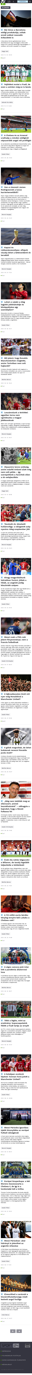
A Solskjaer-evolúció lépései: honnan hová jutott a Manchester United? (15, 1076)
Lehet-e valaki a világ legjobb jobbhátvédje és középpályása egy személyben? (13, 306)
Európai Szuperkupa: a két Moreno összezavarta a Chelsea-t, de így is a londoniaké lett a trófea (15, 1185)
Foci (3, 109)
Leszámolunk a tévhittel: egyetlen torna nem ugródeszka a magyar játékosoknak (14, 416)
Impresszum (6, 1351)
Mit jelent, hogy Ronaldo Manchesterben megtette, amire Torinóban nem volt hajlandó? (14, 362)
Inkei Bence (5, 1315)
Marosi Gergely (6, 214)
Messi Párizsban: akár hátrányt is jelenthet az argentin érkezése (13, 1243)
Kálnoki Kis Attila (7, 102)
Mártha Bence (6, 379)
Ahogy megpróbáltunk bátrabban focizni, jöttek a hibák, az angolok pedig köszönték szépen (13, 581)
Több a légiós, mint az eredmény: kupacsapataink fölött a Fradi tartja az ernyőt (15, 1023)
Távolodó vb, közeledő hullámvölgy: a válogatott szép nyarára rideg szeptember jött (15, 526)
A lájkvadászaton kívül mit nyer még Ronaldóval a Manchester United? (15, 696)
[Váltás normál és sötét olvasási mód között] (14, 2)
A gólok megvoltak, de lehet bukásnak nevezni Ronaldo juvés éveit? (16, 750)
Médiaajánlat (7, 1364)
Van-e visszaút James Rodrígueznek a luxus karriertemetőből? (13, 189)
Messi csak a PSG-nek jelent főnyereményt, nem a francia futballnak (14, 639)
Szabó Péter (5, 154)
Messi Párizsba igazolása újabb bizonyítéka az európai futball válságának (15, 1130)
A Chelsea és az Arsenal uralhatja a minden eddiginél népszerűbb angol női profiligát (16, 138)
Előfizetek (23, 1)
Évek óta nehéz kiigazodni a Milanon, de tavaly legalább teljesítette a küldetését (15, 862)
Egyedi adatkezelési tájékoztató (14, 1360)
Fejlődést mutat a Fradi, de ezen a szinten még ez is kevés (16, 85)
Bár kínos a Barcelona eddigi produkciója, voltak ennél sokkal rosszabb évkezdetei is (13, 34)
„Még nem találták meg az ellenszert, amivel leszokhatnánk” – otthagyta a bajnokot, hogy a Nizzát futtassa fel (15, 806)
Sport (4, 58)
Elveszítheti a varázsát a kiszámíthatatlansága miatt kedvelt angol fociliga (14, 1297)
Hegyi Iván (5, 51)
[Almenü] (9, 1)
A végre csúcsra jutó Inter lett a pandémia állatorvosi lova (15, 969)
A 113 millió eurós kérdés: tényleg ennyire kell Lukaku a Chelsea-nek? (15, 917)
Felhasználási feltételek (11, 1355)
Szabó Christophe (7, 661)
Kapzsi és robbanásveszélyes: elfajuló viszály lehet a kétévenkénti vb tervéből (16, 251)
